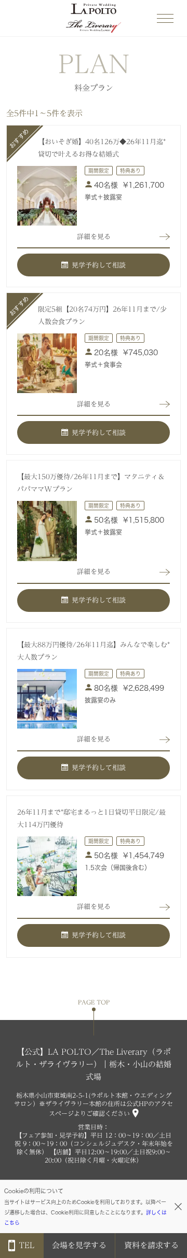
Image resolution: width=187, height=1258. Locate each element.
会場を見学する (79, 1245)
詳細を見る (94, 236)
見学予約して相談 (99, 265)
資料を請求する (151, 1245)
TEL (26, 1245)
